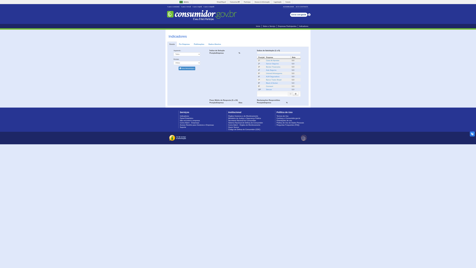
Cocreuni (269, 86)
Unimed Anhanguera (274, 73)
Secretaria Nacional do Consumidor (242, 120)
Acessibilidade (288, 6)
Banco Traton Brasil (273, 80)
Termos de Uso (282, 116)
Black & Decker (272, 83)
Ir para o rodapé (209, 6)
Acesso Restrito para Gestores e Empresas (197, 125)
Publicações (199, 44)
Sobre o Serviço (269, 26)
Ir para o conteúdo (173, 6)
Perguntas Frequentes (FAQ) (288, 125)
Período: (176, 59)
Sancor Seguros (272, 64)
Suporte (183, 127)
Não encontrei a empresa (190, 120)
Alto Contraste (302, 6)
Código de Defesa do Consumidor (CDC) (244, 129)
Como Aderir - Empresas (189, 123)
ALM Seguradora (272, 77)
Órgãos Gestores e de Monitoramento (243, 116)
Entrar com (298, 15)
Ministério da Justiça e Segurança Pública (244, 118)
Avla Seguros (271, 70)
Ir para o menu (186, 6)
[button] (290, 94)
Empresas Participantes (287, 26)
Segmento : (177, 50)
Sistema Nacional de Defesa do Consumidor (245, 123)
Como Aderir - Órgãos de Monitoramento (244, 125)
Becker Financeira (273, 67)
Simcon (269, 89)
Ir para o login (197, 6)
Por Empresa (184, 44)
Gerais (172, 44)
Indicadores (303, 26)
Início (258, 26)
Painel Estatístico (186, 118)
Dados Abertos (214, 44)
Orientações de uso (284, 120)
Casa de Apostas (272, 60)
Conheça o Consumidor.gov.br (288, 118)
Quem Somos (233, 127)
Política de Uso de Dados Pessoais (290, 123)
